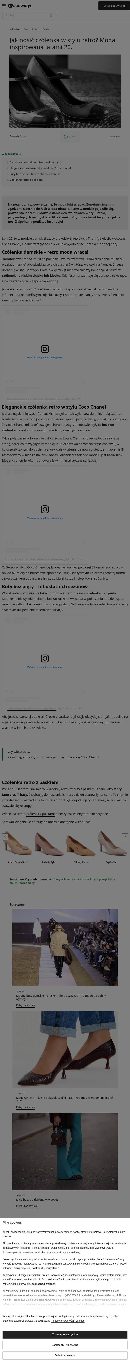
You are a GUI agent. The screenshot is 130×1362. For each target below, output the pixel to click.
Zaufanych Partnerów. (40, 1308)
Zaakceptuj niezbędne (65, 1345)
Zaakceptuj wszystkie (65, 1334)
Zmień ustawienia (65, 1355)
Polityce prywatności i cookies (67, 1320)
